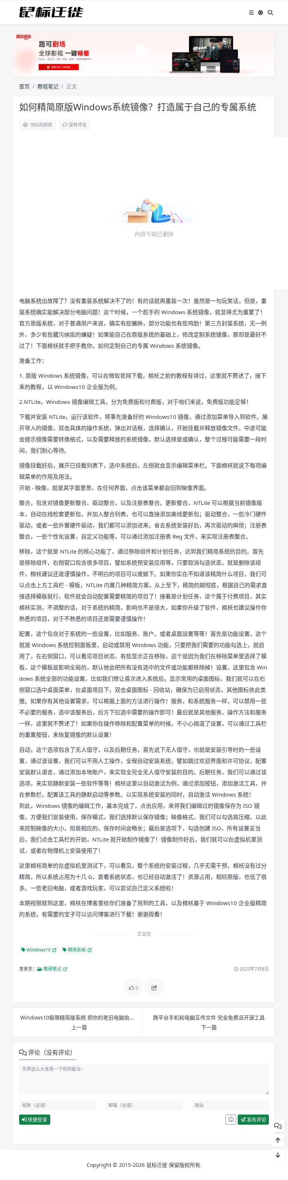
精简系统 (76, 950)
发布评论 (256, 1119)
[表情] (230, 1120)
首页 (24, 86)
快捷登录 (37, 1119)
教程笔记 (48, 86)
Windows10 (38, 950)
